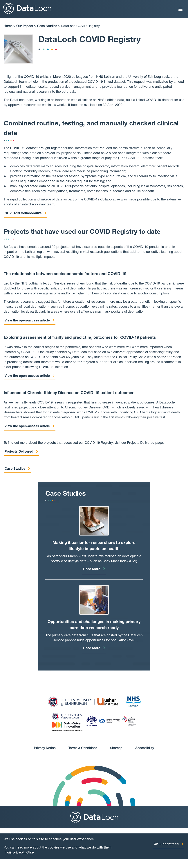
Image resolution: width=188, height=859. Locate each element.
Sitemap (116, 748)
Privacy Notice (45, 748)
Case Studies (47, 26)
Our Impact (24, 26)
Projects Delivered (19, 451)
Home (8, 26)
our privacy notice (20, 852)
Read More (91, 569)
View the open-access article (27, 320)
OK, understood (166, 844)
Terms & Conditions (82, 748)
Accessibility (144, 748)
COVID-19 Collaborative (23, 213)
